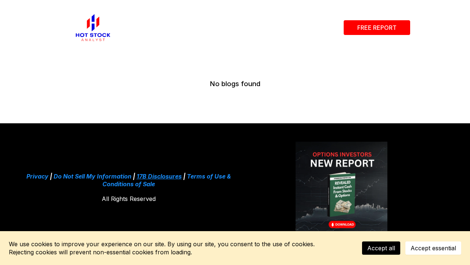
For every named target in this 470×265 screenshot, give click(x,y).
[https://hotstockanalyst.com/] (93, 27)
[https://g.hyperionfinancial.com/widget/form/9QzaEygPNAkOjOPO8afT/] (341, 188)
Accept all (381, 248)
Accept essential (433, 248)
